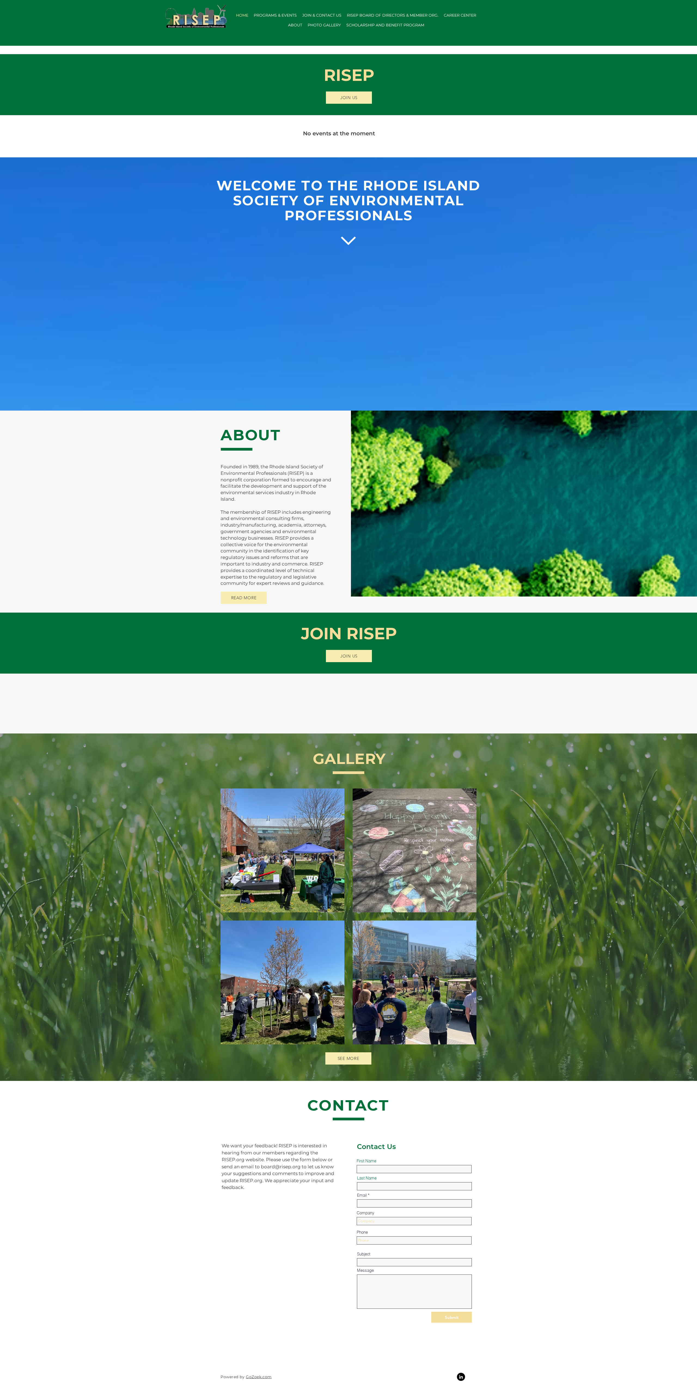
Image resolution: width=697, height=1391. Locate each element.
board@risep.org (281, 1166)
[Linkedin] (461, 1377)
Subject (363, 1254)
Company (365, 1213)
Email (362, 1195)
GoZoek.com (259, 1376)
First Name (366, 1161)
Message (365, 1270)
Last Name (367, 1178)
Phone (362, 1232)
